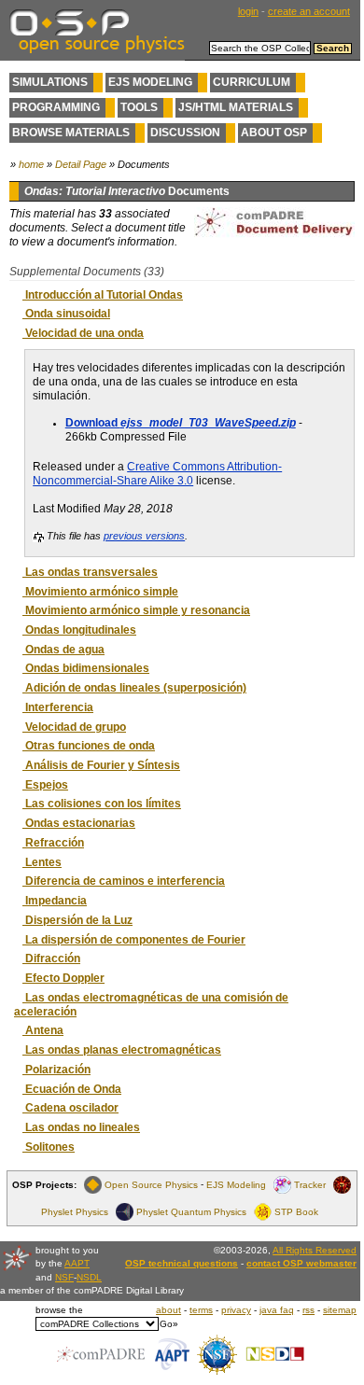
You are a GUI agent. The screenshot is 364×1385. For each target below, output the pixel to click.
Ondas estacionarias (78, 823)
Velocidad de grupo (74, 727)
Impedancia (54, 900)
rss (308, 1310)
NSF (64, 1277)
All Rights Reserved (315, 1250)
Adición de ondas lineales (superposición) (134, 687)
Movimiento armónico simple (100, 591)
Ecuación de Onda (71, 1089)
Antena (42, 1030)
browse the (59, 1310)
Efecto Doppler (63, 978)
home (31, 164)
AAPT (77, 1263)
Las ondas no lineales (81, 1127)
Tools (139, 107)
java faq (276, 1310)
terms (201, 1310)
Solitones (48, 1147)
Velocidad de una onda (83, 333)
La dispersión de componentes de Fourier (133, 939)
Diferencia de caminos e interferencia (123, 881)
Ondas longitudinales (79, 630)
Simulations (50, 82)
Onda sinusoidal (66, 313)
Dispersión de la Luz (77, 920)
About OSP (274, 132)
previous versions (144, 535)
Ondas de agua (63, 649)
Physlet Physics (74, 1212)
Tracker (310, 1185)
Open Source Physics (151, 1185)
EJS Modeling (150, 82)
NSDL (89, 1277)
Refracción (53, 842)
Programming (56, 107)
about (168, 1310)
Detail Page (80, 164)
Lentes (42, 862)
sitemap (340, 1310)
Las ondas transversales (90, 572)
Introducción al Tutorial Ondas (102, 295)
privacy (236, 1310)
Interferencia (57, 707)
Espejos (45, 784)
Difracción (51, 958)
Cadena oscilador (70, 1107)
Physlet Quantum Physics (191, 1212)
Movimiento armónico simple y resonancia (136, 610)
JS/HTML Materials (235, 107)
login (248, 11)
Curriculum (251, 82)
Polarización (56, 1069)
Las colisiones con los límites (101, 803)
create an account (309, 11)
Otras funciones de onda (88, 745)
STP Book (296, 1212)
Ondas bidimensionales (85, 668)
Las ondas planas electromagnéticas (121, 1050)
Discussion (185, 132)
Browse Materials (71, 132)
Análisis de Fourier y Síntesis (101, 765)
